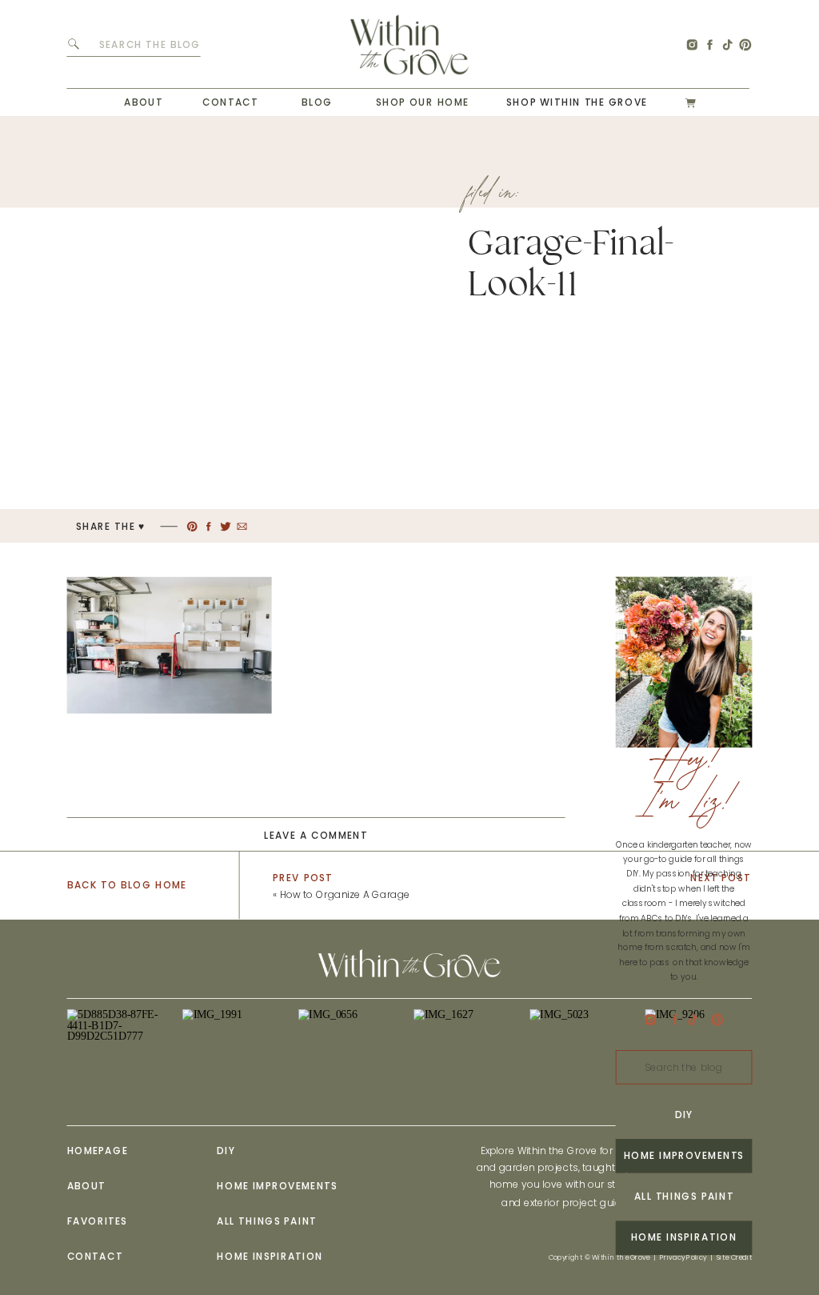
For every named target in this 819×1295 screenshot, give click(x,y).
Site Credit (734, 1257)
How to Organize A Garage (345, 894)
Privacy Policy (683, 1257)
